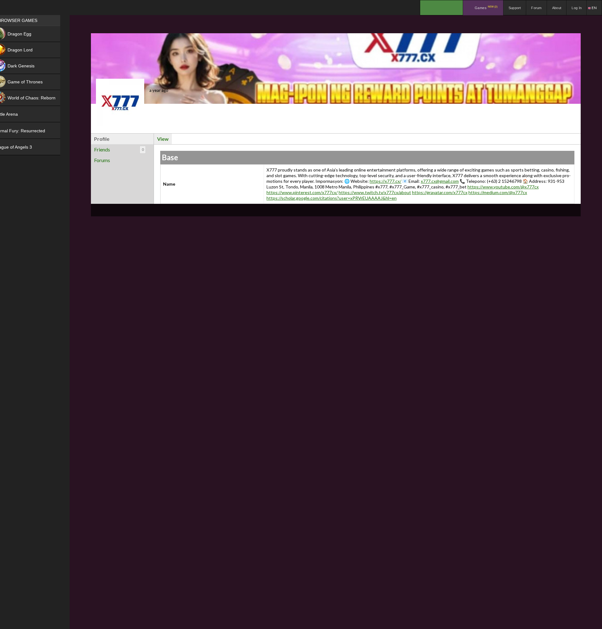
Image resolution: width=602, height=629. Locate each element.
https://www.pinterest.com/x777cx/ (302, 192)
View (163, 139)
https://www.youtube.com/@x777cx (503, 186)
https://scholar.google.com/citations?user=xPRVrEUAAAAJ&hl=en (332, 198)
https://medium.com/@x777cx (497, 192)
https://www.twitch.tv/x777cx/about (375, 192)
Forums (102, 160)
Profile (101, 139)
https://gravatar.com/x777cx (439, 192)
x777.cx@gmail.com (440, 181)
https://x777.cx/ (385, 181)
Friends (119, 149)
